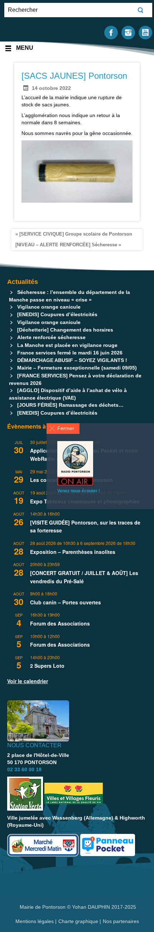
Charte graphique (78, 921)
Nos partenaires (121, 921)
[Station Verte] (25, 794)
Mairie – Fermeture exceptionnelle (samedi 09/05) (77, 368)
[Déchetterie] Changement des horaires (65, 330)
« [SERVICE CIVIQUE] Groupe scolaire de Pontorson (73, 234)
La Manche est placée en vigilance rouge (67, 345)
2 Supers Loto (47, 665)
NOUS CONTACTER (34, 745)
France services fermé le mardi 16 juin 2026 (69, 353)
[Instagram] (128, 32)
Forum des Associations (60, 623)
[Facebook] (111, 32)
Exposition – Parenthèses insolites (72, 551)
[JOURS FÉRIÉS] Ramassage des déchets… (70, 405)
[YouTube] (145, 32)
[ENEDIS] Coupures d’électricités (57, 314)
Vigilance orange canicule (49, 307)
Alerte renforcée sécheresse (51, 337)
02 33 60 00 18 (24, 769)
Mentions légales (35, 921)
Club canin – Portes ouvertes (65, 602)
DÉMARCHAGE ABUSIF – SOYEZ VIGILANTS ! (72, 360)
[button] (63, 428)
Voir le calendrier (27, 681)
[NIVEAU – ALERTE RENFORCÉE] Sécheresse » (68, 244)
